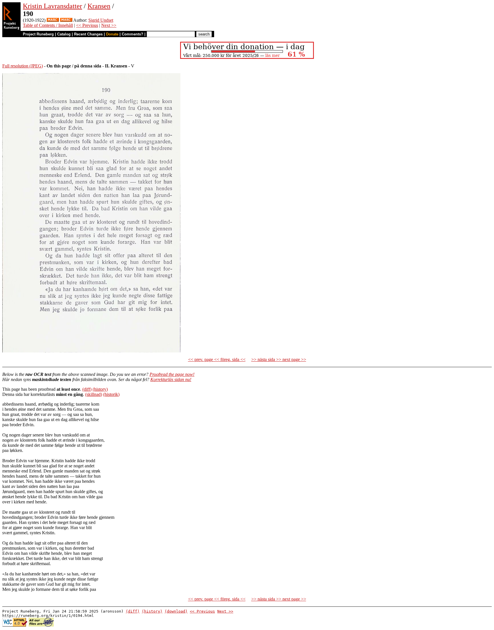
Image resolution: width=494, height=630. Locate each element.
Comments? (132, 34)
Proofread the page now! (172, 374)
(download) (176, 611)
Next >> (108, 25)
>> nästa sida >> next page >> (278, 359)
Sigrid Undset (100, 20)
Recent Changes (88, 34)
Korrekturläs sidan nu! (170, 379)
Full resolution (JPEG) (22, 65)
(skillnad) (93, 394)
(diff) (86, 389)
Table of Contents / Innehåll (48, 25)
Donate (112, 34)
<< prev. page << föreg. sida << (217, 359)
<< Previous (87, 25)
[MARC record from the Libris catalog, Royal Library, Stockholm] (66, 20)
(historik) (111, 394)
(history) (100, 389)
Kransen (98, 6)
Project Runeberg (38, 34)
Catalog (64, 34)
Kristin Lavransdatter (52, 6)
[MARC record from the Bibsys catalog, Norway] (53, 20)
